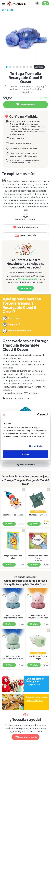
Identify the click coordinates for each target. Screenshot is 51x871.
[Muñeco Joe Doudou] (38, 500)
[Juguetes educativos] (16, 3)
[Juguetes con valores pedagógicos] (13, 702)
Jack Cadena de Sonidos (13, 515)
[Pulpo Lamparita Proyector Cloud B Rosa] (38, 600)
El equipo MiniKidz (33, 684)
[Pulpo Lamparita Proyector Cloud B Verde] (13, 641)
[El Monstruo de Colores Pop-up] (38, 541)
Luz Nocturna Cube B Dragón (38, 657)
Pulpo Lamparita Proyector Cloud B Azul (13, 616)
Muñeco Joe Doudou (38, 515)
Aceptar (25, 454)
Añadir (10, 524)
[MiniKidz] (3, 9)
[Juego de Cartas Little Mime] (13, 541)
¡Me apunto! (25, 288)
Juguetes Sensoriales (25, 464)
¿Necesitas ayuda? (28, 235)
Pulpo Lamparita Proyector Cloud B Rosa (38, 616)
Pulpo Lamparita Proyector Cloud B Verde (13, 657)
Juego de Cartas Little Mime (13, 557)
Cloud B (10, 10)
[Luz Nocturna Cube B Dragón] (38, 641)
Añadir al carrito (28, 104)
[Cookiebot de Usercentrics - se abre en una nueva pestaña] (37, 414)
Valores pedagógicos (34, 700)
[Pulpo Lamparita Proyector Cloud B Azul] (13, 600)
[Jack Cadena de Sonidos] (13, 500)
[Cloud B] (25, 411)
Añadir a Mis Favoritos (27, 227)
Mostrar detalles (36, 446)
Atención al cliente (28, 737)
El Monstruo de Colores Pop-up (38, 557)
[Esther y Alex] (13, 683)
